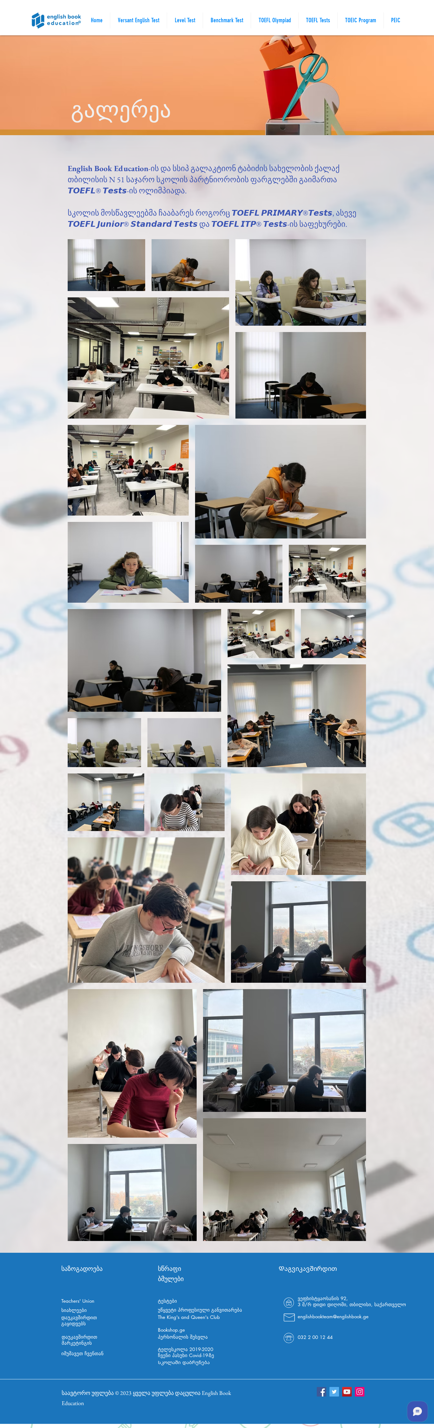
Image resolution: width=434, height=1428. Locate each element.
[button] (318, 20)
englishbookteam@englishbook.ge (333, 1317)
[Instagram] (359, 1392)
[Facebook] (321, 1392)
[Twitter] (334, 1392)
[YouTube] (347, 1392)
